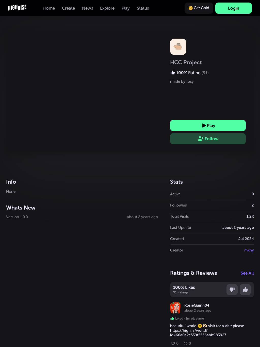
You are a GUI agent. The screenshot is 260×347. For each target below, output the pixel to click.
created (177, 238)
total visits (179, 216)
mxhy (249, 250)
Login (233, 8)
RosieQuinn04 (196, 305)
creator (176, 250)
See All (247, 273)
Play (211, 125)
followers (178, 205)
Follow (212, 138)
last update (180, 227)
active (175, 194)
